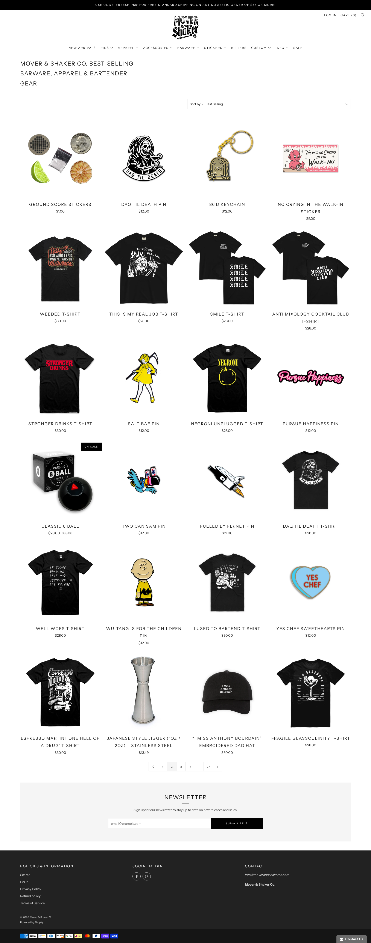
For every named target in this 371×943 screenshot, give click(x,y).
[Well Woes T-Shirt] (60, 582)
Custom (259, 48)
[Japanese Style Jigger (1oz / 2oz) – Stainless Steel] (144, 692)
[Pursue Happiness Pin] (311, 378)
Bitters (239, 48)
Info (280, 48)
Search (25, 875)
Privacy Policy (30, 889)
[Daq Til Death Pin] (144, 158)
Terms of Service (32, 903)
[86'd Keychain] (227, 158)
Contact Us (353, 939)
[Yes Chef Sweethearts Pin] (311, 582)
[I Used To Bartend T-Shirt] (227, 582)
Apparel (126, 48)
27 (208, 766)
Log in (330, 15)
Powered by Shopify (31, 922)
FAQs (24, 882)
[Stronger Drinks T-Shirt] (60, 378)
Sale (298, 48)
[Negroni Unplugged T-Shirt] (227, 378)
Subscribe (235, 823)
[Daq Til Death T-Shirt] (311, 480)
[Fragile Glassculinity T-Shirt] (311, 692)
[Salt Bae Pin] (144, 378)
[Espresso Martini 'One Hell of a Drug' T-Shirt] (60, 692)
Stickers (213, 48)
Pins (104, 48)
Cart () (349, 15)
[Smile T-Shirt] (227, 268)
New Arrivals (82, 48)
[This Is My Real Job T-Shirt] (144, 268)
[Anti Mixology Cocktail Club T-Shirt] (311, 268)
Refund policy (30, 896)
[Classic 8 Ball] (60, 480)
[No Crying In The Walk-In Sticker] (311, 158)
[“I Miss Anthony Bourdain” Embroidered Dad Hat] (227, 692)
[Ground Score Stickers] (60, 158)
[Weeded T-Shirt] (60, 268)
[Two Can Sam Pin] (144, 480)
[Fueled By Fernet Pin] (227, 480)
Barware (186, 48)
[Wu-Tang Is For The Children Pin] (144, 582)
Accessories (156, 48)
